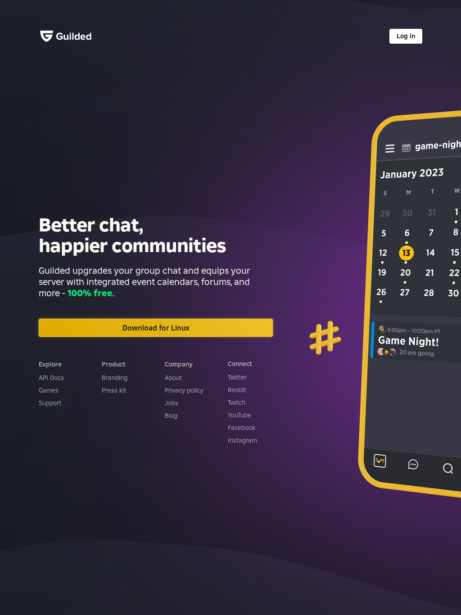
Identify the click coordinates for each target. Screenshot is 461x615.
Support (50, 403)
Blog (171, 415)
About (173, 377)
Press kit (114, 390)
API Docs (51, 377)
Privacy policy (184, 390)
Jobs (171, 403)
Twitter (237, 377)
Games (49, 390)
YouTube (239, 415)
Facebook (241, 427)
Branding (114, 377)
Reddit (237, 389)
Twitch (236, 402)
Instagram (242, 440)
